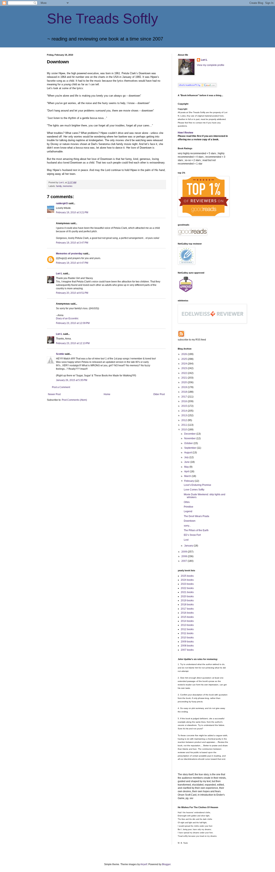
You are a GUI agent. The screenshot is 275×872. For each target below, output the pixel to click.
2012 (184, 420)
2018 (184, 391)
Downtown (189, 520)
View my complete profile (210, 65)
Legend (188, 511)
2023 (184, 368)
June (187, 462)
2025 (184, 359)
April (187, 471)
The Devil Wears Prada (196, 516)
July (186, 457)
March (188, 476)
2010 (184, 429)
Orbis (187, 502)
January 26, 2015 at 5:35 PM (71, 380)
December (190, 433)
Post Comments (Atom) (74, 400)
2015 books (187, 617)
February (189, 481)
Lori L (59, 273)
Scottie (60, 354)
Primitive (188, 506)
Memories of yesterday (69, 253)
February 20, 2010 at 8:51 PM (72, 292)
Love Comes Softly (194, 489)
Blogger (166, 864)
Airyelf (143, 864)
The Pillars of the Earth (196, 530)
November (190, 438)
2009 (184, 551)
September (190, 447)
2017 (184, 396)
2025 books (187, 575)
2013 (184, 415)
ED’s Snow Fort (192, 535)
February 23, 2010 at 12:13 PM (73, 343)
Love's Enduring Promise (197, 485)
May (186, 466)
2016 (184, 401)
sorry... (187, 525)
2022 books (187, 588)
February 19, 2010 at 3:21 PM (72, 212)
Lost (186, 539)
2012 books (187, 629)
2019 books (187, 600)
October (188, 443)
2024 (184, 363)
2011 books (187, 633)
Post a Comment (61, 387)
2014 (184, 410)
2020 (184, 382)
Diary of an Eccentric (67, 318)
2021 (184, 377)
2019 (184, 387)
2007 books (187, 649)
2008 (184, 556)
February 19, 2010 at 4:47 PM (72, 262)
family (59, 186)
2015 (184, 406)
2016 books (187, 612)
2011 (184, 425)
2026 (184, 354)
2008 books (187, 645)
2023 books (187, 584)
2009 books (187, 641)
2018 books (187, 604)
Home (107, 394)
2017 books (187, 608)
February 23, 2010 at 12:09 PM (73, 323)
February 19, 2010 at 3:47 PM (72, 242)
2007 (184, 561)
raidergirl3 (62, 203)
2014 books (187, 621)
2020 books (187, 596)
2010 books (187, 637)
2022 (184, 373)
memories (67, 186)
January (189, 545)
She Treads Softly (102, 18)
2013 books (187, 625)
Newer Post (54, 394)
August (188, 452)
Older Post (159, 394)
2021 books (187, 592)
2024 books (187, 580)
